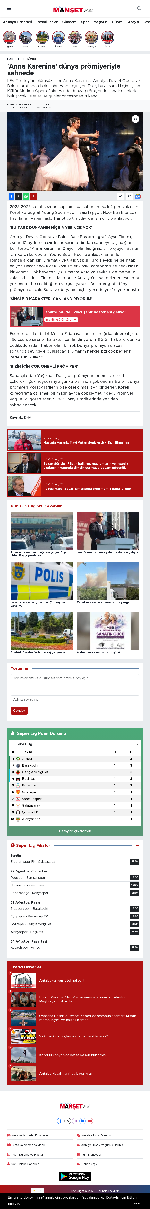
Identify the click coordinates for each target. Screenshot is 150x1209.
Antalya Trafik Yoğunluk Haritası (102, 1145)
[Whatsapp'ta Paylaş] (26, 196)
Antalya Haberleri (17, 22)
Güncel (117, 22)
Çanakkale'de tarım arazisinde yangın (103, 602)
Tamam (136, 1203)
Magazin (100, 22)
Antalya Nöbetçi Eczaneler (30, 1135)
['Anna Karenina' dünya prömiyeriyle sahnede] (75, 151)
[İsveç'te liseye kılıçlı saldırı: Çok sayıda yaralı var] (42, 581)
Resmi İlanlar (47, 22)
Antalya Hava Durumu (96, 1135)
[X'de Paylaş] (18, 196)
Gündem (69, 22)
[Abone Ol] (138, 196)
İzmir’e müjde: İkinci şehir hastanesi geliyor (107, 552)
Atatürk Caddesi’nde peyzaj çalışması (38, 652)
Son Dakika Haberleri (25, 1164)
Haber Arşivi (90, 1164)
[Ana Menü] (9, 8)
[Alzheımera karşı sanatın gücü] (108, 631)
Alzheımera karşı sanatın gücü (98, 652)
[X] (67, 1121)
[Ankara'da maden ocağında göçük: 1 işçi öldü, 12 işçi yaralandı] (42, 530)
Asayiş (133, 22)
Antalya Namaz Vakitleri (28, 1145)
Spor (85, 22)
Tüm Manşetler (91, 1154)
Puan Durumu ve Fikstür (27, 1154)
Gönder (19, 710)
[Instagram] (75, 1121)
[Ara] (139, 8)
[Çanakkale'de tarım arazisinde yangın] (108, 581)
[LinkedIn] (82, 1121)
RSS (39, 1191)
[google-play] (75, 1176)
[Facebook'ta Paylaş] (11, 196)
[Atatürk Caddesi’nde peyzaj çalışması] (42, 631)
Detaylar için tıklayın (75, 831)
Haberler (14, 59)
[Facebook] (60, 1121)
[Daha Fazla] (33, 196)
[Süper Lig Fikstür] (137, 845)
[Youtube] (90, 1121)
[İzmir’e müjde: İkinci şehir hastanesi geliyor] (108, 530)
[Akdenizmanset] (73, 8)
